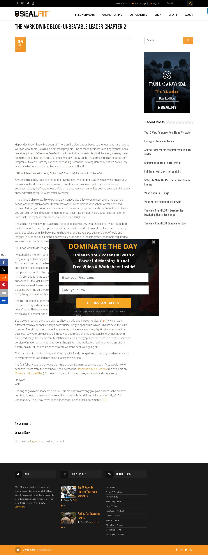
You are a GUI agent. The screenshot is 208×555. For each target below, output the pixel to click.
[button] (103, 246)
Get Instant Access (103, 303)
